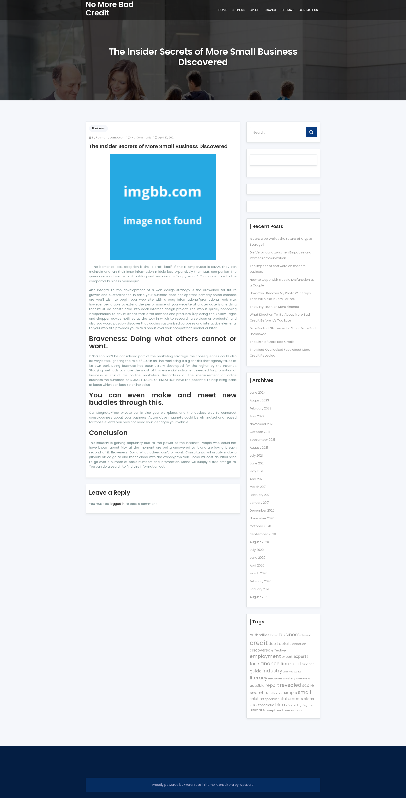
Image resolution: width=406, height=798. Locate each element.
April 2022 (257, 416)
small (304, 692)
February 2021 (260, 495)
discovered (260, 650)
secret (256, 692)
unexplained (274, 710)
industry (272, 670)
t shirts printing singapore (298, 705)
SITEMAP (288, 10)
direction (299, 644)
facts (255, 664)
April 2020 (257, 565)
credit (259, 642)
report (272, 685)
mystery (289, 678)
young (299, 710)
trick (279, 704)
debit (273, 643)
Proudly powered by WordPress (177, 784)
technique (266, 705)
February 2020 (260, 581)
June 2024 (258, 392)
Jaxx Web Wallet (292, 671)
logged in (117, 503)
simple (290, 692)
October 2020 (260, 526)
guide (256, 671)
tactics (253, 705)
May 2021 (256, 471)
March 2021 (258, 487)
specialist (272, 699)
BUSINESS (238, 10)
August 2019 (259, 597)
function (308, 664)
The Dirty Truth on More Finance (274, 306)
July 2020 (257, 550)
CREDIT (255, 10)
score (308, 685)
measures (275, 678)
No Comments (141, 138)
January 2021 (259, 502)
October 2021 (260, 432)
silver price (277, 693)
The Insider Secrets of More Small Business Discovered (158, 146)
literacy (258, 678)
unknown (290, 710)
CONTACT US (308, 10)
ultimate (257, 710)
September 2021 (262, 439)
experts (301, 656)
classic (305, 635)
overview (303, 678)
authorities (260, 635)
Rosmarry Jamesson (110, 138)
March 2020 (258, 573)
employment (265, 656)
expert (287, 656)
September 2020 (263, 534)
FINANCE (271, 10)
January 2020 (260, 589)
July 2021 (256, 455)
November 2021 (261, 424)
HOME (222, 10)
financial (290, 663)
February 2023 (260, 408)
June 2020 (257, 557)
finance (270, 663)
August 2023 (259, 400)
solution (257, 698)
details (285, 643)
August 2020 (259, 542)
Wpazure (246, 784)
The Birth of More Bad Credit (272, 341)
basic (274, 635)
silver (267, 693)
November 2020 (262, 518)
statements (291, 699)
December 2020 (262, 510)
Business (98, 128)
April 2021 (256, 479)
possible (257, 685)
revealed (290, 685)
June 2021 (257, 463)
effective (278, 650)
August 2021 (259, 447)
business (289, 634)
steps (309, 698)
